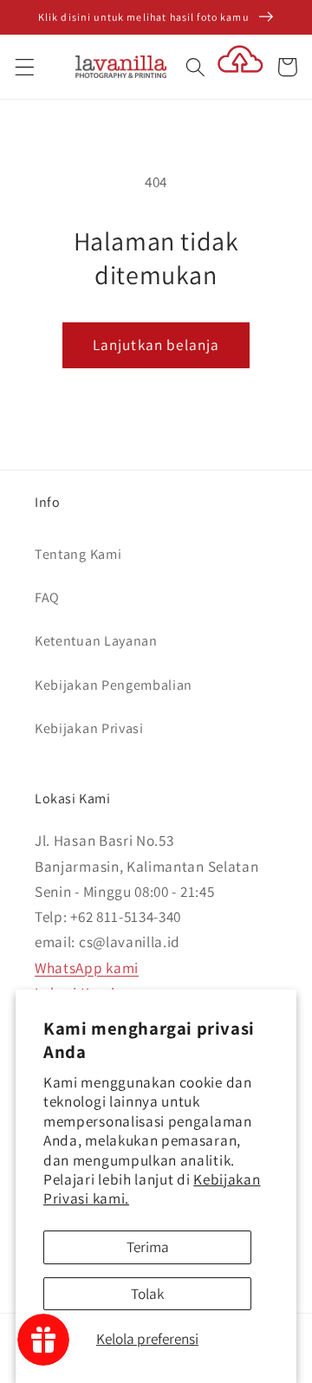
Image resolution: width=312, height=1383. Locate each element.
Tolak (147, 1293)
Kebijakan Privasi (89, 728)
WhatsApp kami (87, 967)
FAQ (47, 597)
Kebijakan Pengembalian (113, 685)
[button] (25, 67)
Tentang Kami (78, 554)
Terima (148, 1246)
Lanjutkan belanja (156, 344)
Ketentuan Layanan (96, 641)
